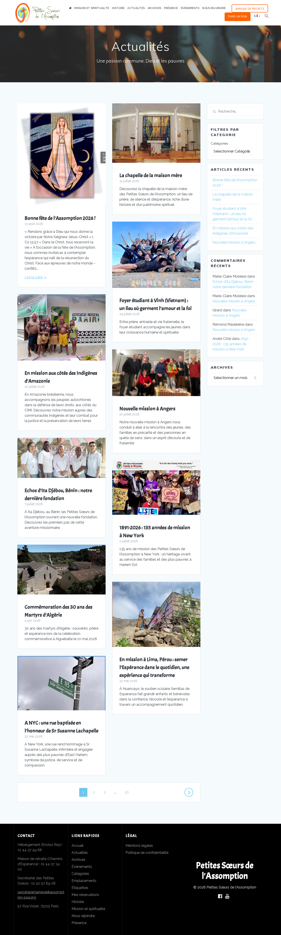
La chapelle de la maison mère (150, 175)
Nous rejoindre (214, 8)
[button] (267, 17)
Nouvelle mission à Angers (147, 408)
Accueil (77, 845)
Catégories (219, 143)
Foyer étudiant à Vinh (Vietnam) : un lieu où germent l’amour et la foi (232, 213)
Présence (171, 8)
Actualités (136, 8)
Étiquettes (80, 888)
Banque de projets (250, 8)
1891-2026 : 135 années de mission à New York (231, 344)
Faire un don (237, 16)
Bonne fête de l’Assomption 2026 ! (60, 218)
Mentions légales (139, 845)
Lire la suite (34, 277)
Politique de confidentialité (147, 853)
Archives (154, 8)
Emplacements (84, 881)
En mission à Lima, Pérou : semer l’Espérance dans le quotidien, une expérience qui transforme (154, 667)
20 (128, 792)
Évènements (190, 8)
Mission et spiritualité (91, 8)
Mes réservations (85, 895)
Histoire (118, 8)
